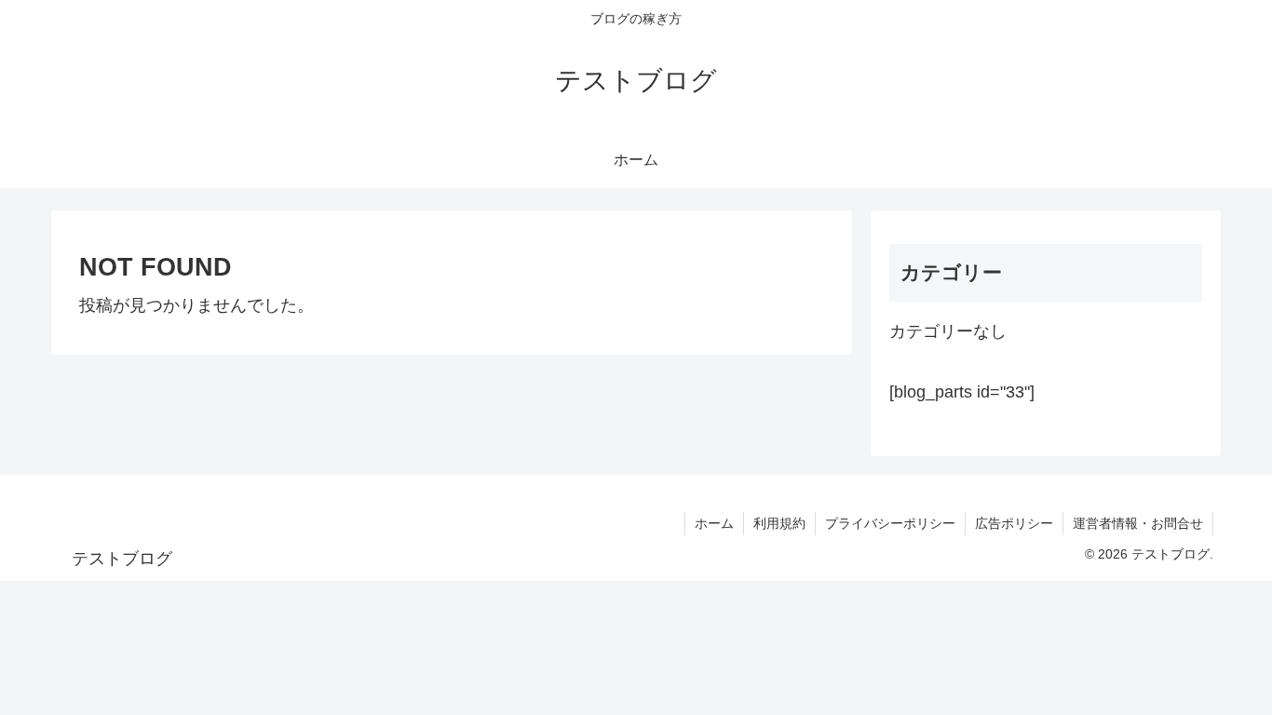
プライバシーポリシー (890, 523)
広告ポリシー (1014, 523)
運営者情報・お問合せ (1138, 523)
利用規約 (779, 523)
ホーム (714, 523)
